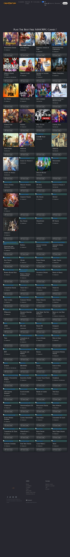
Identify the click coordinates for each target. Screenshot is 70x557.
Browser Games (27, 2)
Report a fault (49, 484)
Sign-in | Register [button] (54, 3)
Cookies (28, 487)
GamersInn (21, 2)
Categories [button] (36, 2)
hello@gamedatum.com (31, 502)
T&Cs (27, 489)
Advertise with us (30, 494)
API (46, 487)
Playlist (47, 489)
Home (27, 484)
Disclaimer (28, 490)
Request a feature (50, 485)
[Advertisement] (35, 17)
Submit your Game (30, 492)
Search (65, 3)
